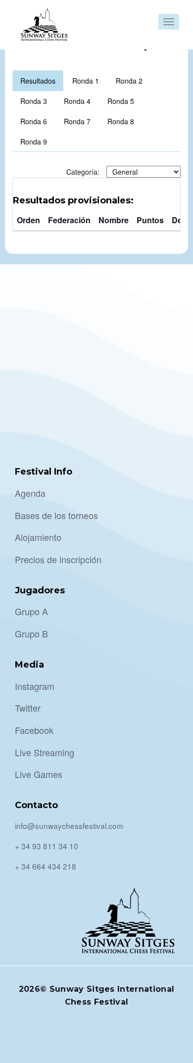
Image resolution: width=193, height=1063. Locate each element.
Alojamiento (38, 537)
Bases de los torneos (56, 515)
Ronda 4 (77, 101)
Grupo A (31, 611)
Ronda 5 (120, 101)
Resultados (37, 81)
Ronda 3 (33, 101)
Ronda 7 (77, 121)
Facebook (34, 730)
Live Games (38, 774)
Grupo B (31, 633)
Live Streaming (44, 752)
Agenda (30, 492)
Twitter (28, 707)
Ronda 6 (33, 121)
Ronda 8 (120, 121)
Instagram (34, 685)
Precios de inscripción (58, 559)
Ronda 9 (33, 141)
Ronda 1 (85, 81)
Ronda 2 (129, 81)
